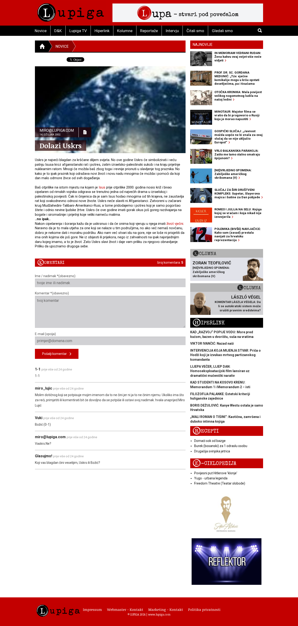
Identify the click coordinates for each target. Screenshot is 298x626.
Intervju (172, 30)
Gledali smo (222, 30)
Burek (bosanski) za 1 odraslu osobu (220, 446)
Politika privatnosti (204, 609)
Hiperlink (102, 30)
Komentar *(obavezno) (52, 293)
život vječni (174, 224)
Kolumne (124, 30)
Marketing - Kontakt (165, 609)
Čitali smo (195, 30)
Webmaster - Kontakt (125, 609)
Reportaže (149, 30)
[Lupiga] (70, 11)
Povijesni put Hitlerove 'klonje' (215, 473)
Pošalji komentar (56, 354)
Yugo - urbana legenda (210, 478)
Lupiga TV (78, 30)
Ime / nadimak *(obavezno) (55, 276)
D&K (58, 30)
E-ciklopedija (214, 463)
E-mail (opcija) (45, 334)
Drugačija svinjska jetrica (212, 451)
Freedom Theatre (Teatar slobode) (219, 483)
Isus (102, 187)
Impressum (92, 609)
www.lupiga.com (159, 614)
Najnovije (202, 44)
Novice (41, 30)
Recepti (206, 431)
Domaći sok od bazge (210, 441)
